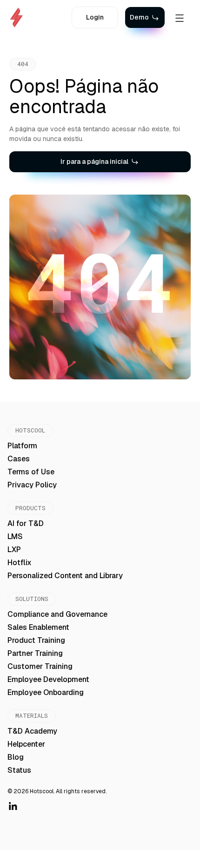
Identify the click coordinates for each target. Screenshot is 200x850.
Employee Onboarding (45, 692)
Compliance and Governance (57, 614)
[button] (179, 18)
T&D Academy (32, 731)
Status (19, 770)
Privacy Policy (32, 485)
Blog (15, 757)
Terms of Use (30, 472)
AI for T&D (25, 523)
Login (95, 17)
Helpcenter (26, 744)
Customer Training (40, 666)
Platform (22, 446)
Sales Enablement (38, 627)
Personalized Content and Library (65, 575)
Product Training (36, 640)
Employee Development (48, 679)
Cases (18, 459)
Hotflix (19, 562)
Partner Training (35, 653)
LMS (15, 536)
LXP (14, 549)
